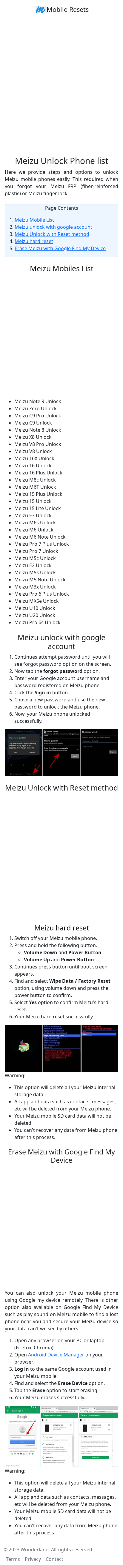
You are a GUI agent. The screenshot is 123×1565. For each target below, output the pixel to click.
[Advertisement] (61, 87)
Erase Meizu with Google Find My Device (60, 248)
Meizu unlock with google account (53, 227)
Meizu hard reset (34, 241)
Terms (13, 1559)
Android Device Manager (56, 1354)
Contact (54, 1559)
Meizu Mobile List (34, 220)
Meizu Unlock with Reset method (52, 234)
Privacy (33, 1559)
